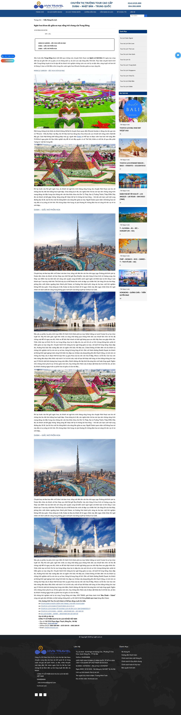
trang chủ (40, 12)
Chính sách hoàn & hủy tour (131, 664)
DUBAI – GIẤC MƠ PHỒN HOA (47, 46)
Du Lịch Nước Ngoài (55, 12)
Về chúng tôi (126, 652)
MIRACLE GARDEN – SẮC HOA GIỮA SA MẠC (52, 43)
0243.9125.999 (134, 3)
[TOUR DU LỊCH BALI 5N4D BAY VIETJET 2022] (133, 109)
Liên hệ (132, 12)
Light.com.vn (98, 637)
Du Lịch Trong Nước (73, 12)
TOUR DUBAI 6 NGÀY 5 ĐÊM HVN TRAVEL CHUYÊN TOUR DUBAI (62, 603)
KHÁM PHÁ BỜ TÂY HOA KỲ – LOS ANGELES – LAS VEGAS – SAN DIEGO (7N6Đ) (132, 196)
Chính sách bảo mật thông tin (132, 658)
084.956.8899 (134, 6)
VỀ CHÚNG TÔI (121, 12)
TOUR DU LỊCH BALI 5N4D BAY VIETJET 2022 (130, 129)
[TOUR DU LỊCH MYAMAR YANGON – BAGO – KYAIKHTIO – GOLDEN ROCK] (133, 147)
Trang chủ (37, 20)
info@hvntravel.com (51, 627)
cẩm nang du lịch (106, 12)
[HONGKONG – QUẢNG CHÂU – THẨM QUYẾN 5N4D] (133, 278)
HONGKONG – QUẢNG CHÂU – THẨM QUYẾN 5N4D (133, 294)
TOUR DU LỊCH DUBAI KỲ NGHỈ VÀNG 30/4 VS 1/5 (57, 606)
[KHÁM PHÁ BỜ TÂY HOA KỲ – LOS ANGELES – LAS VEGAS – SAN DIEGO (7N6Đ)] (133, 180)
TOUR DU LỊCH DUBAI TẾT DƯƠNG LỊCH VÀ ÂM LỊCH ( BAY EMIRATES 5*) (65, 609)
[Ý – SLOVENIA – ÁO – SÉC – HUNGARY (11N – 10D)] (133, 214)
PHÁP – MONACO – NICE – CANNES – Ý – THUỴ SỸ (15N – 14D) (133, 261)
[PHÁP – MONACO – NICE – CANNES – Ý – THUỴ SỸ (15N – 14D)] (133, 246)
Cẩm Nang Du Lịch (50, 20)
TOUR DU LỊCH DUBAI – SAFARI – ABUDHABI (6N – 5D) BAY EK (62, 611)
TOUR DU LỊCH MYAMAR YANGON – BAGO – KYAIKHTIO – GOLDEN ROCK (132, 164)
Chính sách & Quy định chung (132, 661)
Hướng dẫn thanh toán (129, 655)
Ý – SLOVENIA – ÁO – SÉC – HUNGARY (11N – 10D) (129, 230)
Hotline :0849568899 (83, 657)
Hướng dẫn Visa (90, 12)
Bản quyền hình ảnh (128, 668)
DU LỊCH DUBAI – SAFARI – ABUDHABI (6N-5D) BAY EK (59, 614)
